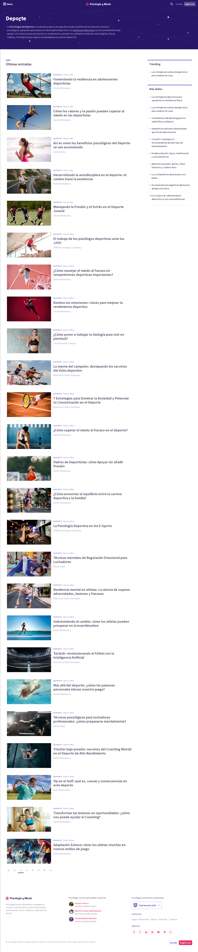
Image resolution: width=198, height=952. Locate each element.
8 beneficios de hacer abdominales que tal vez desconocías (169, 130)
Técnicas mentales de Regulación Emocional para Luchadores (90, 560)
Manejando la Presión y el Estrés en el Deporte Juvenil (88, 209)
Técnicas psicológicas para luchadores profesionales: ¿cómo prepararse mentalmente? (89, 719)
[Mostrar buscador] (171, 4)
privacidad (82, 942)
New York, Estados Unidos (86, 913)
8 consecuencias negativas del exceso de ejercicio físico (171, 187)
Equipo (135, 919)
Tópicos (153, 919)
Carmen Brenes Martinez (86, 918)
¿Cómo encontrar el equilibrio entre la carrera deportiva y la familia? (87, 496)
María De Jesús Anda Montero (88, 911)
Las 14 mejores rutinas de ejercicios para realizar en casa (169, 73)
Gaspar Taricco (82, 903)
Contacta (173, 919)
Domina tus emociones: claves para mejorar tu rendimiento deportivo (88, 305)
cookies (92, 942)
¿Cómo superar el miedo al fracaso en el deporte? (90, 430)
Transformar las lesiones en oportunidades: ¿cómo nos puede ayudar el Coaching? (91, 815)
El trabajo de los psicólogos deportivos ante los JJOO (88, 241)
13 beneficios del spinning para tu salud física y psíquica (169, 120)
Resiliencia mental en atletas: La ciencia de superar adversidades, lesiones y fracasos (91, 592)
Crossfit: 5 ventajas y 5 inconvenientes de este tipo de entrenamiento (167, 143)
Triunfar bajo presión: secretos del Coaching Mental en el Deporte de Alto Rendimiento (92, 751)
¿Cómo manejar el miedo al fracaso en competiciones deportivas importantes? (83, 273)
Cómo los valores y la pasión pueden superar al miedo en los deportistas (88, 113)
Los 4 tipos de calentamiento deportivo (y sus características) (168, 197)
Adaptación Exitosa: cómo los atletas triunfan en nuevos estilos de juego (89, 847)
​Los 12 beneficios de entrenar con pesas (169, 176)
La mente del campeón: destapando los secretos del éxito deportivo (90, 368)
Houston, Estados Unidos (86, 906)
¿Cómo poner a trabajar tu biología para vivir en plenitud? (88, 337)
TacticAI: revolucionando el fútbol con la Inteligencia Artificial (83, 655)
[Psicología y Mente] (98, 4)
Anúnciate (163, 919)
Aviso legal (72, 942)
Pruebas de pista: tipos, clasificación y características (170, 155)
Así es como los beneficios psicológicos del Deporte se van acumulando (91, 145)
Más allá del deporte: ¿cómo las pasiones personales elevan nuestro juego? (84, 687)
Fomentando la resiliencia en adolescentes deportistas (85, 81)
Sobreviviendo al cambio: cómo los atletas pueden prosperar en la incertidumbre (91, 623)
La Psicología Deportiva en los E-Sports (82, 526)
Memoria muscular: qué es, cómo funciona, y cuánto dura (168, 165)
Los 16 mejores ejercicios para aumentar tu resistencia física (167, 98)
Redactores (144, 919)
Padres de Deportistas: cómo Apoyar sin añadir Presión (88, 464)
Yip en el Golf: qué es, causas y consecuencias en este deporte (90, 783)
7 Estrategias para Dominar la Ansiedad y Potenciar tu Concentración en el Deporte (91, 400)
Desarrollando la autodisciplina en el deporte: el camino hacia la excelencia (89, 177)
